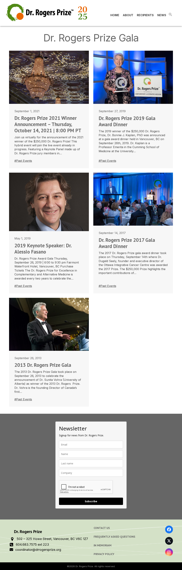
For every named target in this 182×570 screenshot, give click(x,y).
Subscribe (91, 501)
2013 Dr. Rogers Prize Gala (42, 365)
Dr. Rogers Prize (84, 566)
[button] (170, 15)
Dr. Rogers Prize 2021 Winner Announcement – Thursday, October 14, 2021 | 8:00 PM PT (47, 124)
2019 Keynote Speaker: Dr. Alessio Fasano (42, 248)
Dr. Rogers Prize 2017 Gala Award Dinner (127, 243)
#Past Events (23, 161)
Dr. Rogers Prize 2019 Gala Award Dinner (127, 121)
